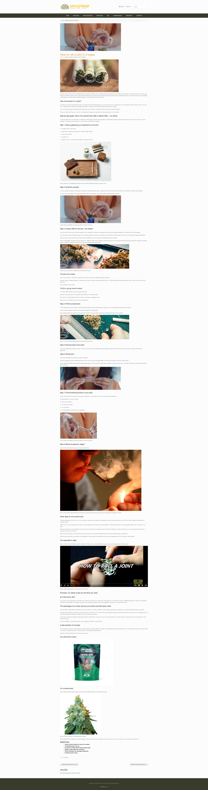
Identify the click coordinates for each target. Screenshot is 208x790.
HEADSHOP (139, 15)
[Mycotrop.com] (75, 7)
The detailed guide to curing (72, 746)
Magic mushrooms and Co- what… (69, 764)
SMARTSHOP (129, 15)
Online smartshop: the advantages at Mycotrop (76, 751)
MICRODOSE (100, 15)
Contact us (128, 6)
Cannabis (66, 757)
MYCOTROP (76, 15)
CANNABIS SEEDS (117, 15)
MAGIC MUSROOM (87, 15)
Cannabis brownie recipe (71, 753)
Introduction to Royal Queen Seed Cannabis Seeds (77, 747)
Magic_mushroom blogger (80, 57)
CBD (108, 15)
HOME (67, 15)
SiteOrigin (103, 786)
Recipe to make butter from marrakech (74, 749)
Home (62, 20)
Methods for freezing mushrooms (139, 764)
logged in (68, 773)
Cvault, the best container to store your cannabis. (77, 744)
